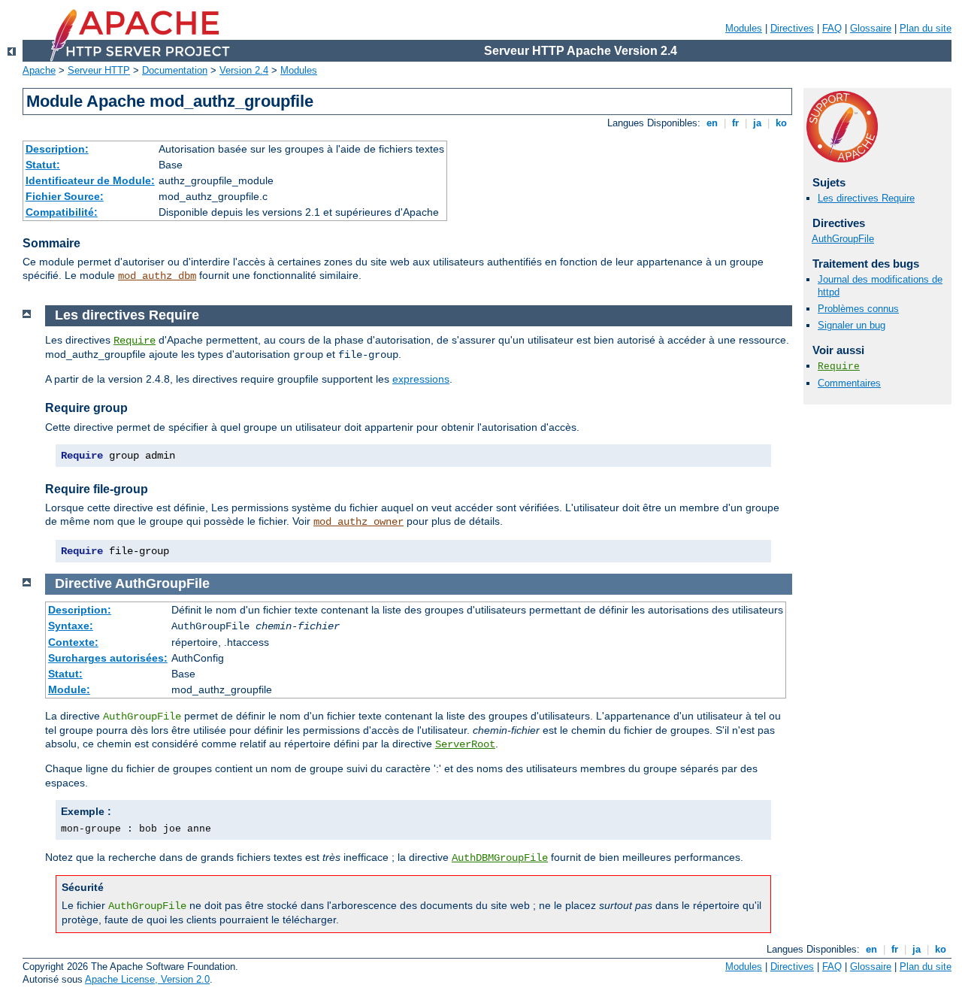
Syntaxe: (70, 626)
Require (839, 366)
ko (781, 123)
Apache (39, 70)
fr (735, 123)
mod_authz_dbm (157, 276)
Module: (69, 689)
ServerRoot (465, 744)
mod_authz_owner (358, 522)
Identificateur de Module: (90, 180)
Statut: (43, 165)
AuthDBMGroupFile (500, 858)
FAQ (832, 28)
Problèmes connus (858, 308)
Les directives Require (866, 198)
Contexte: (73, 642)
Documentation (174, 70)
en (712, 123)
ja (757, 123)
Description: (57, 149)
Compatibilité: (62, 212)
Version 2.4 (243, 70)
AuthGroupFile (843, 238)
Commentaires (849, 383)
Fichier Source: (65, 196)
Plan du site (925, 28)
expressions (420, 379)
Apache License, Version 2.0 (147, 979)
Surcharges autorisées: (108, 658)
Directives (792, 28)
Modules (743, 28)
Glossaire (870, 28)
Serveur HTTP (99, 70)
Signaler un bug (851, 325)
